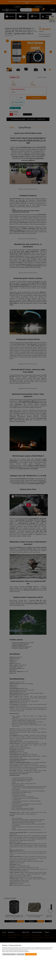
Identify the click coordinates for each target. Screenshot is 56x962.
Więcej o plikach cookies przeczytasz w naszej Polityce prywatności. (15, 951)
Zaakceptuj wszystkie (31, 954)
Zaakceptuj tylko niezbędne (9, 954)
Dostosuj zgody (20, 954)
